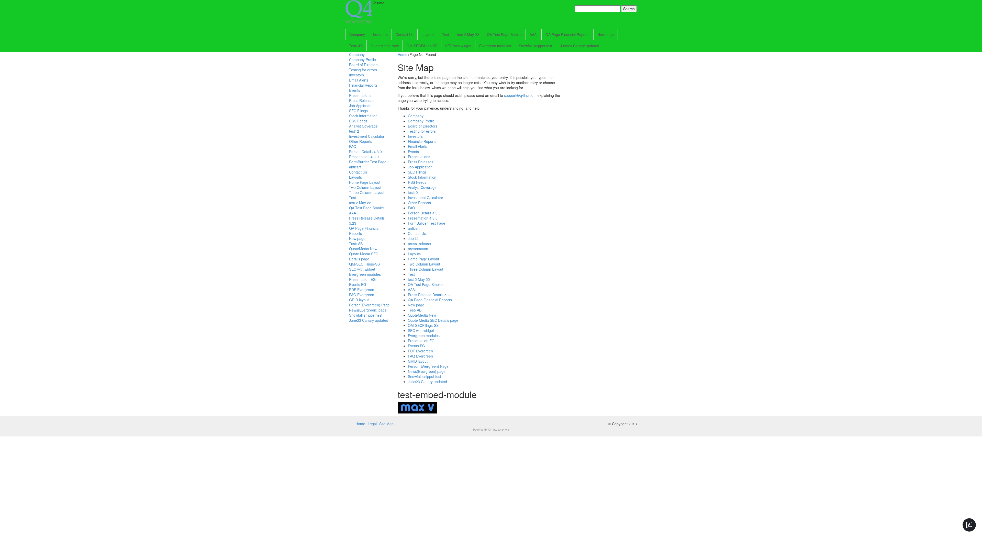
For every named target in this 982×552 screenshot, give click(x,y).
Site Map (386, 423)
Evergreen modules (495, 45)
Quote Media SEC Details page (363, 256)
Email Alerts (358, 80)
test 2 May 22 (468, 34)
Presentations (360, 95)
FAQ (352, 146)
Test (445, 34)
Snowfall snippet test (535, 45)
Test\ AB (356, 45)
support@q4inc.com (520, 95)
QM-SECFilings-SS (422, 45)
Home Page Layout (364, 182)
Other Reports (360, 141)
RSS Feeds (358, 120)
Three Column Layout (366, 192)
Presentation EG (362, 279)
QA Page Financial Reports (567, 34)
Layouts (427, 34)
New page (605, 34)
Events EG (357, 284)
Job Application (361, 105)
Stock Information (363, 115)
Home (402, 54)
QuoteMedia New (385, 45)
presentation (418, 248)
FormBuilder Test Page (367, 161)
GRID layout (359, 299)
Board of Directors (363, 64)
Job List (414, 238)
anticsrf (355, 166)
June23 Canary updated (579, 45)
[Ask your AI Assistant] (969, 525)
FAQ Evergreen (361, 294)
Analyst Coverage (363, 126)
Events (354, 90)
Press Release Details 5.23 (430, 294)
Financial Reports (363, 85)
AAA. (534, 34)
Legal (372, 423)
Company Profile (362, 59)
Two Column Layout (365, 187)
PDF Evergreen (361, 289)
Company (357, 34)
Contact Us (405, 34)
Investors (380, 34)
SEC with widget (458, 45)
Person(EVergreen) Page (369, 304)
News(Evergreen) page (368, 310)
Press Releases (361, 100)
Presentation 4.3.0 (364, 156)
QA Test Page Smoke (504, 34)
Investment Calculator (366, 136)
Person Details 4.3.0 (365, 151)
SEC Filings (358, 110)
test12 (354, 131)
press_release (419, 243)
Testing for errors (363, 69)
